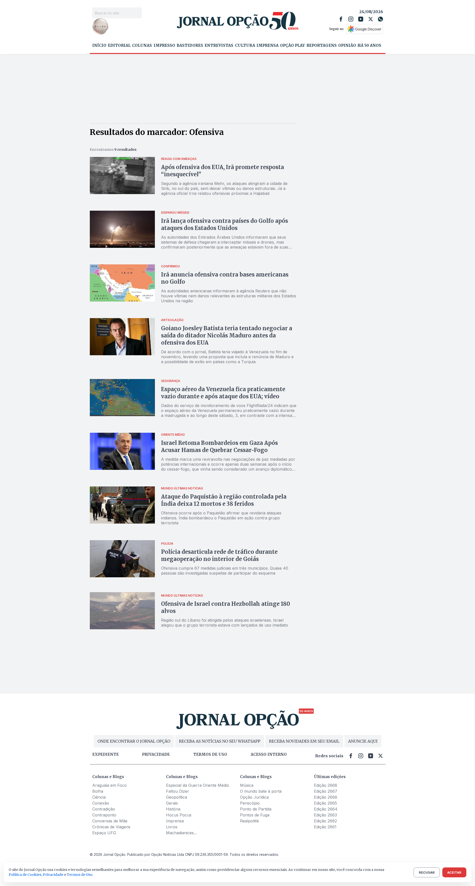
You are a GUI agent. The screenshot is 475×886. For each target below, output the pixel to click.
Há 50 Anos (369, 45)
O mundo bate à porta (261, 791)
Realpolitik (249, 820)
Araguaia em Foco (109, 785)
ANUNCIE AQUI (363, 741)
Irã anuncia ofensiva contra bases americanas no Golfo (224, 278)
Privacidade (156, 754)
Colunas (142, 45)
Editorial (119, 45)
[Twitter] (370, 19)
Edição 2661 (325, 826)
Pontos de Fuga (254, 814)
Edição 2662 (325, 820)
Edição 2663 (325, 814)
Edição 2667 (325, 791)
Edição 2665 (325, 803)
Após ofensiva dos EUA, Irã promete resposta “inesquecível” (222, 171)
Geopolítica (176, 797)
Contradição (103, 809)
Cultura (245, 45)
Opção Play (292, 45)
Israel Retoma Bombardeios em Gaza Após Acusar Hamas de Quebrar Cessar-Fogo (219, 446)
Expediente (105, 754)
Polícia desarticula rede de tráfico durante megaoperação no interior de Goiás (219, 555)
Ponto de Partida (255, 809)
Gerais (172, 803)
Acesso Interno (269, 754)
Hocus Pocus (178, 814)
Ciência (99, 797)
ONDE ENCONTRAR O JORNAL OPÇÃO (133, 741)
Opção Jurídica (254, 797)
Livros (171, 826)
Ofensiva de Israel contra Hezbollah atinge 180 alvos (225, 607)
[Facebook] (340, 19)
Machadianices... (181, 832)
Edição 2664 (325, 809)
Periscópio (250, 803)
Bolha (97, 791)
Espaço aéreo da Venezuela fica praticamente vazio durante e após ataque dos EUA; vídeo (223, 393)
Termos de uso (210, 754)
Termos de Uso (80, 874)
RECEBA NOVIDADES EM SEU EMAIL (304, 741)
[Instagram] (350, 19)
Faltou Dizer (177, 791)
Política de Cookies (25, 874)
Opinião (347, 45)
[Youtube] (360, 19)
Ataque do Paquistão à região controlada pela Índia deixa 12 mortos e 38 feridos (223, 500)
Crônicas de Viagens (111, 826)
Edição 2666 (325, 797)
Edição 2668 (325, 785)
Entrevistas (219, 45)
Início (99, 45)
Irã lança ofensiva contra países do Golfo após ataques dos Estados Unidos (224, 224)
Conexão (100, 803)
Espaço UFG (104, 832)
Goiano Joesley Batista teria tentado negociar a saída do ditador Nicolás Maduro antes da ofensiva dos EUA (226, 335)
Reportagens (322, 45)
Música (246, 785)
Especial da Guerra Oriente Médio (197, 785)
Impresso (164, 45)
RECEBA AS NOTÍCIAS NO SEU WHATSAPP (219, 741)
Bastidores (190, 45)
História (173, 809)
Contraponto (104, 814)
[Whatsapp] (380, 19)
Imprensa (268, 45)
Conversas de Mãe (109, 820)
